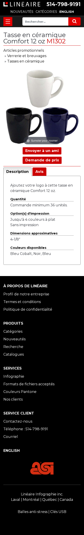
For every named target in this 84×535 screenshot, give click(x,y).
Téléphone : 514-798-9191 (25, 429)
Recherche (13, 347)
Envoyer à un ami (42, 151)
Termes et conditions (22, 302)
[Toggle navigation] (7, 21)
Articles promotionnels (23, 50)
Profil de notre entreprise (26, 294)
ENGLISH (66, 12)
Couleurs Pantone (20, 392)
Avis (39, 171)
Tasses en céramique (25, 61)
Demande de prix (42, 160)
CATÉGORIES (46, 12)
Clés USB (58, 512)
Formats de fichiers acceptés (28, 384)
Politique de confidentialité (27, 309)
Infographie (13, 376)
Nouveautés (14, 339)
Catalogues (13, 354)
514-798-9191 (64, 4)
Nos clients (13, 399)
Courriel (10, 437)
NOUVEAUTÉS (21, 12)
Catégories (12, 331)
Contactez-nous (17, 421)
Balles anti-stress (32, 512)
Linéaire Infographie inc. (42, 494)
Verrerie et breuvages (26, 56)
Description (17, 171)
